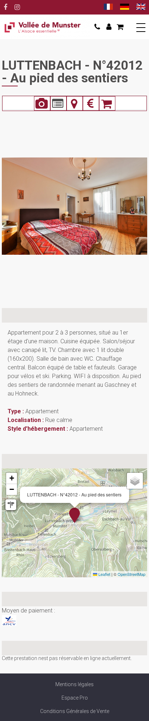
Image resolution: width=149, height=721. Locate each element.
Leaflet (103, 574)
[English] (140, 7)
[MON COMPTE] (107, 26)
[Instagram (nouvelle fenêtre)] (17, 7)
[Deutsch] (124, 7)
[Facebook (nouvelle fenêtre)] (5, 7)
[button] (119, 26)
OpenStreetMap (131, 574)
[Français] (108, 7)
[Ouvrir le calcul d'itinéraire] (10, 504)
